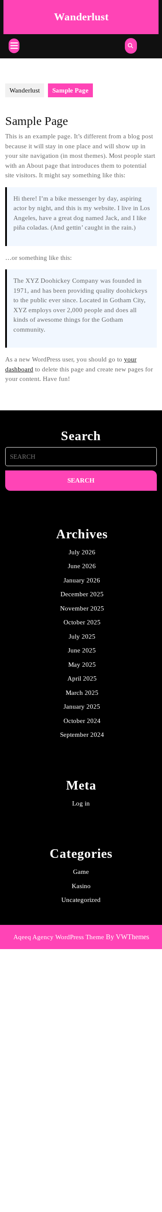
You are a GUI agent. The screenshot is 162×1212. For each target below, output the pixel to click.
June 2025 (82, 650)
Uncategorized (81, 899)
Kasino (81, 886)
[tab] (14, 45)
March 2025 (82, 692)
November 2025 (82, 608)
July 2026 (82, 552)
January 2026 (82, 580)
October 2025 (82, 622)
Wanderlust (81, 16)
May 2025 (82, 664)
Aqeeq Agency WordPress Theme (58, 937)
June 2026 (82, 566)
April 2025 (82, 678)
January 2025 (82, 706)
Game (81, 871)
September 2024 (82, 734)
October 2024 (82, 720)
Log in (81, 803)
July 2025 (82, 636)
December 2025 (82, 594)
